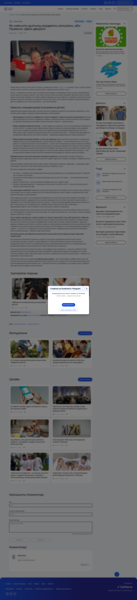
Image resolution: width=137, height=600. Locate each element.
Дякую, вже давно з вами (68, 310)
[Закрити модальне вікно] (86, 288)
